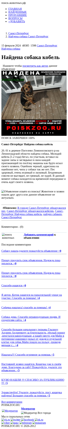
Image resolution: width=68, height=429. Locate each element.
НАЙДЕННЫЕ (17, 11)
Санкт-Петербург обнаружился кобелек (30, 211)
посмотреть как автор (35, 65)
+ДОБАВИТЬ (16, 21)
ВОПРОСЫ (15, 18)
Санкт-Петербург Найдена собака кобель (32, 213)
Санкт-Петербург (11, 217)
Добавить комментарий (39, 234)
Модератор (28, 408)
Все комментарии (11, 401)
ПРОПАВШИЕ (17, 15)
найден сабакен (52, 214)
